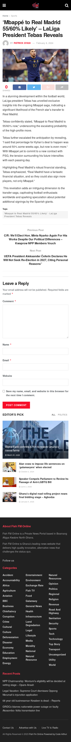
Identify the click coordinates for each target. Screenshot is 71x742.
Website (7, 375)
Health (29, 611)
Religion (54, 599)
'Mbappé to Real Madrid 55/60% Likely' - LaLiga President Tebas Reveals (30, 215)
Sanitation (55, 618)
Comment (9, 301)
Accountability (11, 580)
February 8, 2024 (44, 43)
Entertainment (34, 575)
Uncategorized (57, 654)
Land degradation (33, 623)
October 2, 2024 (27, 471)
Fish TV (30, 590)
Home (5, 15)
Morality (30, 646)
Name (7, 344)
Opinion (53, 583)
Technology (56, 639)
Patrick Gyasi (22, 43)
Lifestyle (31, 635)
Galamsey (31, 601)
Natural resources (55, 576)
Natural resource (31, 657)
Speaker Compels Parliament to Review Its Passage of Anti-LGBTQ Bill (43, 480)
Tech (51, 633)
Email (7, 360)
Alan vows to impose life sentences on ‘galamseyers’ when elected (42, 465)
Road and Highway (54, 611)
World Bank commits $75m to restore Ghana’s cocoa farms (32, 448)
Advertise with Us (28, 727)
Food (29, 595)
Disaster (7, 642)
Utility (52, 659)
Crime (6, 621)
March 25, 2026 (13, 455)
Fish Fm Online (36, 733)
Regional (54, 594)
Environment (33, 580)
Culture (7, 632)
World (52, 665)
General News (34, 606)
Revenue (54, 604)
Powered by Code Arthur (55, 733)
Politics (62, 414)
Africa (6, 585)
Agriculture (9, 590)
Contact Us (8, 727)
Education (9, 652)
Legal (29, 630)
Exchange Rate (34, 585)
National (31, 651)
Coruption (8, 616)
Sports (14, 15)
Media (29, 640)
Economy (8, 647)
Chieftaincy (9, 611)
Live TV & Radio (50, 727)
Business (8, 606)
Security (53, 623)
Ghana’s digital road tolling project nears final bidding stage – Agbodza (43, 495)
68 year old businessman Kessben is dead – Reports (31, 700)
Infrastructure (34, 616)
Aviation (7, 595)
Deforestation (11, 637)
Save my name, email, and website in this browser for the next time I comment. (37, 393)
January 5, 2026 (27, 501)
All (53, 414)
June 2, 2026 (26, 486)
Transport (54, 649)
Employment (10, 658)
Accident (8, 575)
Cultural (7, 626)
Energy (7, 663)
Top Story (54, 644)
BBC (5, 601)
